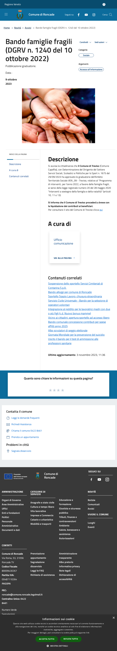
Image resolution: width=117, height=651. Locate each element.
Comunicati (94, 504)
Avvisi (28, 28)
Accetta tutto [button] (46, 639)
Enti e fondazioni (11, 513)
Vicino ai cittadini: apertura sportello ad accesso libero (79, 318)
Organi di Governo (11, 500)
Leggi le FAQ (37, 570)
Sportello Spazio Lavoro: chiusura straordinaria (75, 296)
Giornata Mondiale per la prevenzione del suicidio (76, 335)
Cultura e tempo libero (42, 507)
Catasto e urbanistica (41, 519)
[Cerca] (110, 14)
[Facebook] (77, 14)
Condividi (84, 42)
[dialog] (58, 633)
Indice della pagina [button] (18, 154)
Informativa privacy (69, 566)
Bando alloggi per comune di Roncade (70, 292)
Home (7, 28)
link (87, 632)
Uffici (4, 508)
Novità (17, 28)
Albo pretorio (66, 562)
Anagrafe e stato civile (42, 502)
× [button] (113, 618)
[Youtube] (85, 14)
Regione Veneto (13, 4)
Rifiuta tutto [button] (71, 639)
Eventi (91, 527)
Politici (5, 517)
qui (101, 210)
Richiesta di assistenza (42, 575)
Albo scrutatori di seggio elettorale (67, 330)
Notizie (91, 500)
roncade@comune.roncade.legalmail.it (22, 594)
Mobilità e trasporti (40, 524)
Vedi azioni (100, 42)
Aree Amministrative (13, 504)
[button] (58, 645)
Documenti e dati (11, 530)
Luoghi (91, 523)
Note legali (65, 570)
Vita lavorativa (38, 511)
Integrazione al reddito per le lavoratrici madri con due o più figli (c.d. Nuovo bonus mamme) (79, 311)
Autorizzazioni (66, 538)
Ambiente (64, 525)
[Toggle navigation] (6, 14)
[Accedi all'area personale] (104, 4)
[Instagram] (93, 14)
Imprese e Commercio (41, 515)
